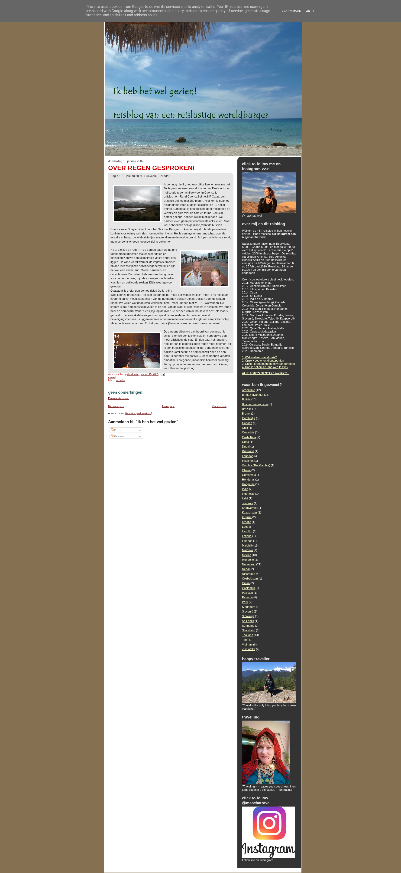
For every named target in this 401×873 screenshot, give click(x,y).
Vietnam (247, 644)
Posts (117, 430)
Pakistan (247, 592)
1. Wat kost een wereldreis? (259, 357)
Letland (247, 536)
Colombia (248, 432)
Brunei (246, 413)
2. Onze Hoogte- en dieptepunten (263, 360)
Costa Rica (249, 437)
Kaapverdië (249, 508)
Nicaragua (248, 574)
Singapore (248, 607)
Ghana (246, 470)
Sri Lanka (248, 621)
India (245, 489)
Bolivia (246, 399)
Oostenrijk (248, 588)
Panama (247, 597)
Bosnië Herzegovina (255, 404)
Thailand (247, 635)
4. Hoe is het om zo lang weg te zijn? (265, 367)
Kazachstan (249, 512)
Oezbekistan (250, 578)
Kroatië (246, 522)
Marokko (247, 550)
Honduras (248, 479)
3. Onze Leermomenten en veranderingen (268, 364)
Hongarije (248, 484)
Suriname (248, 625)
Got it (311, 11)
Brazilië (247, 409)
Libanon (247, 541)
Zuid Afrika (248, 649)
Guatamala (249, 475)
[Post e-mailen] (162, 374)
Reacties (118, 436)
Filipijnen (248, 460)
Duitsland (248, 451)
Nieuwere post (116, 406)
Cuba (245, 442)
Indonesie (248, 493)
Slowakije (248, 616)
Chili (245, 427)
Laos (245, 526)
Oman (246, 583)
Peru (245, 602)
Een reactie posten (118, 398)
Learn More (291, 11)
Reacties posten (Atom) (138, 413)
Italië (245, 498)
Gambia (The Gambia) (256, 465)
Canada (247, 423)
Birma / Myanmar (252, 394)
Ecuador (120, 380)
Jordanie (247, 503)
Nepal (246, 569)
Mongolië (248, 559)
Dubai (246, 446)
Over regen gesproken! (151, 168)
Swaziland (248, 630)
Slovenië (247, 611)
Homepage (168, 406)
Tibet (245, 640)
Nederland (248, 564)
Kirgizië (247, 517)
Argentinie (248, 390)
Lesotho (247, 531)
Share (111, 377)
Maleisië (247, 545)
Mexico (246, 555)
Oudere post (219, 406)
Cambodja (248, 418)
